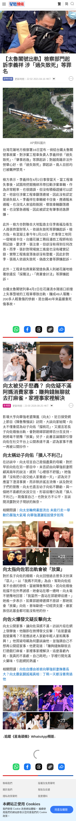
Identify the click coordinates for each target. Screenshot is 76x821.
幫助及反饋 (44, 789)
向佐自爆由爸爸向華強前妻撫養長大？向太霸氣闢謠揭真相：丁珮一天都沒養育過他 (37, 674)
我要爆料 (43, 796)
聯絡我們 (7, 783)
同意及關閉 (61, 809)
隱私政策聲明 (10, 796)
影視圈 (7, 406)
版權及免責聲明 (46, 783)
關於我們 (7, 789)
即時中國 (8, 79)
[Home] (16, 4)
